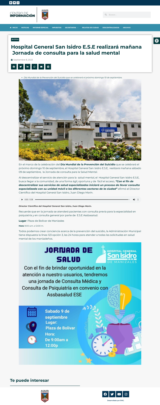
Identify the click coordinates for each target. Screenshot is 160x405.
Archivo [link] (15, 39)
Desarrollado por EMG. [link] (115, 400)
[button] (14, 66)
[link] (157, 40)
